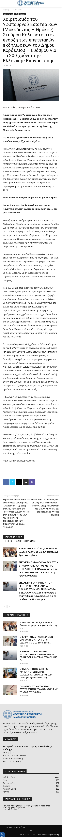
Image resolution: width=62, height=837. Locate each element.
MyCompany (54, 834)
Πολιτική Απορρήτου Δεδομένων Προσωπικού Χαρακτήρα (26, 806)
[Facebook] (6, 482)
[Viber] (32, 482)
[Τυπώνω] (26, 482)
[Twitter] (12, 482)
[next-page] (9, 606)
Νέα (16, 14)
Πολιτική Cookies (10, 809)
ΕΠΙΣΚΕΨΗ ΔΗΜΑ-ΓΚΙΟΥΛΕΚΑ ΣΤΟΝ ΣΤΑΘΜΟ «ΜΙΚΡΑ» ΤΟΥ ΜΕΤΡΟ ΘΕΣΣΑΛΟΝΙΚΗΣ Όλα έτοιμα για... (36, 640)
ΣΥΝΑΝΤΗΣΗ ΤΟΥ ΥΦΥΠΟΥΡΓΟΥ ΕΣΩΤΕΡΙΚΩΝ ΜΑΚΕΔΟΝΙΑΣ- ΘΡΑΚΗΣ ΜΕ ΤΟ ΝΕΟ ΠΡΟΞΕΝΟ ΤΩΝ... (39, 689)
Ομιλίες (23, 14)
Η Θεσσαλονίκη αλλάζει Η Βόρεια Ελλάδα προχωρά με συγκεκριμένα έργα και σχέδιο (38, 552)
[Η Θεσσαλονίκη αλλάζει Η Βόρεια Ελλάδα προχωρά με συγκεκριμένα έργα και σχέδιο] (10, 552)
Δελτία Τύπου (17, 9)
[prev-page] (4, 606)
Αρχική (6, 9)
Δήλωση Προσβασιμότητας (14, 808)
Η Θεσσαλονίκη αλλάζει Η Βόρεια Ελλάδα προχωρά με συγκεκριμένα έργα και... (39, 625)
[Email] (19, 482)
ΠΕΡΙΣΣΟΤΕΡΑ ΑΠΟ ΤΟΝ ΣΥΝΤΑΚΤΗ (21, 541)
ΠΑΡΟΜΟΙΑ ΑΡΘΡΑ (13, 537)
